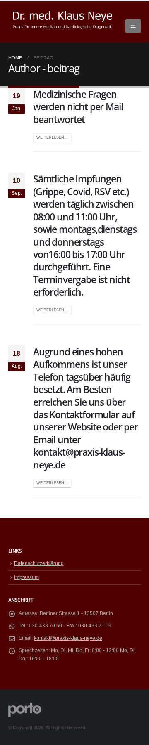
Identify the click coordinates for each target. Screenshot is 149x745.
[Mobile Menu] (133, 26)
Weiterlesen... (52, 137)
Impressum (26, 577)
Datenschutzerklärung (39, 563)
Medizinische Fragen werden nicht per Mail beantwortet (78, 107)
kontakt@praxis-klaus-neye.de (68, 638)
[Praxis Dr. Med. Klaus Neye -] (62, 21)
